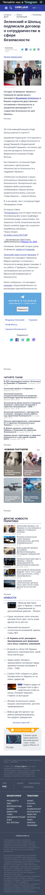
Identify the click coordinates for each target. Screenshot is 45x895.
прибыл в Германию (25, 249)
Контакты (34, 783)
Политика (36, 15)
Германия (33, 320)
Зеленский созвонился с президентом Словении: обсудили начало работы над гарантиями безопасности (21, 415)
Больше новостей (21, 723)
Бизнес (30, 801)
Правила (29, 787)
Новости (10, 597)
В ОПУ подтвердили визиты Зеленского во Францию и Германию (22, 383)
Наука (29, 806)
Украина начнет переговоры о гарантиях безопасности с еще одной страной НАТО (22, 437)
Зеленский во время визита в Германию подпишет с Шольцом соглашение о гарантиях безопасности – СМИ (22, 406)
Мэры (9, 820)
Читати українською (13, 57)
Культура (31, 803)
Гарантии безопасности (15, 329)
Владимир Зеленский (14, 320)
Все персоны (13, 823)
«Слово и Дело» (21, 766)
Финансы (31, 823)
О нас (20, 783)
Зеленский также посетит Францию (20, 255)
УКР (34, 8)
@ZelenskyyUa (11, 213)
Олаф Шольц (11, 324)
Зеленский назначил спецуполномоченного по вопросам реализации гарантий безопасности (21, 397)
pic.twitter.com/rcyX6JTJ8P (16, 235)
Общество (31, 814)
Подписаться (23, 309)
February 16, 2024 (29, 242)
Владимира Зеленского (27, 98)
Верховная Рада (14, 806)
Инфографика (22, 730)
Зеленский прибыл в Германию (19, 389)
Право (30, 820)
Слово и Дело (7, 16)
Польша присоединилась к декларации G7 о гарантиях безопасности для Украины (22, 423)
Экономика (32, 825)
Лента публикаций (21, 16)
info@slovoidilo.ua (22, 836)
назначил (8, 285)
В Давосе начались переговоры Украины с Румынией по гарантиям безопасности (20, 430)
